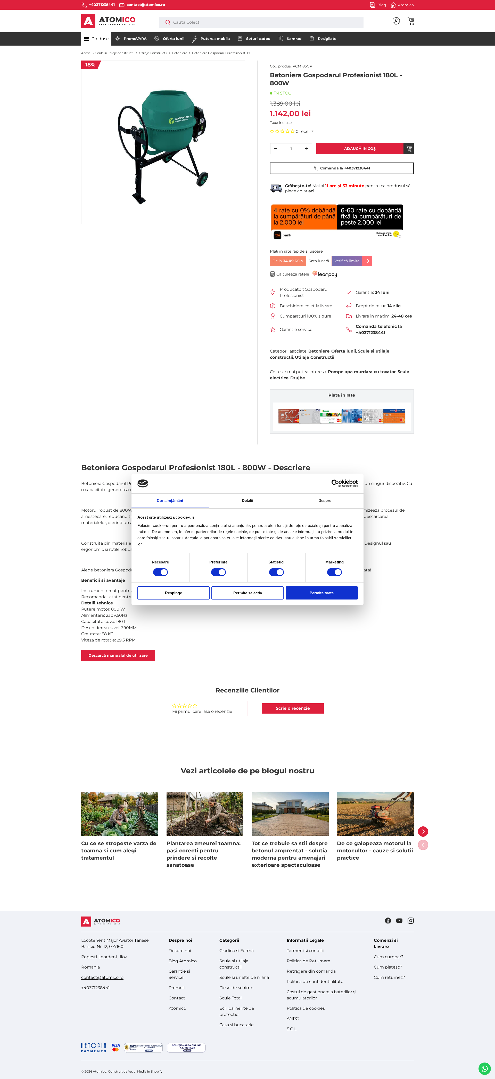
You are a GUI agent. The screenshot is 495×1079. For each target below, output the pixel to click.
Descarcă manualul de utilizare (118, 655)
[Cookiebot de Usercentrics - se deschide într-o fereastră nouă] (335, 483)
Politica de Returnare (308, 960)
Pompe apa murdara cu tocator (362, 371)
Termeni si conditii (305, 950)
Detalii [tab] (247, 500)
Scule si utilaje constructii (114, 53)
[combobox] (261, 22)
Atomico (177, 1008)
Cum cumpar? (388, 956)
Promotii (177, 987)
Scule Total (230, 998)
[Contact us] (484, 1069)
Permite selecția (247, 593)
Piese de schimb (236, 987)
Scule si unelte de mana (244, 977)
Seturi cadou (258, 38)
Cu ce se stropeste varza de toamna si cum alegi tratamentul (118, 850)
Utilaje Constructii (153, 53)
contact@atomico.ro (102, 977)
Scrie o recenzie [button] (293, 708)
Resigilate (327, 38)
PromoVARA (135, 38)
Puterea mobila (215, 38)
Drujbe (297, 377)
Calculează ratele (292, 274)
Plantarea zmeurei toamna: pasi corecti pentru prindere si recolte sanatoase (204, 854)
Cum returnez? (389, 977)
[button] (410, 21)
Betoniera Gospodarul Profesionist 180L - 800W (223, 53)
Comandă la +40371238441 (345, 168)
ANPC (293, 1018)
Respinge (173, 593)
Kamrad (294, 38)
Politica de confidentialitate (315, 981)
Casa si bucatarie (236, 1024)
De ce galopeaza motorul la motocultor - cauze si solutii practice (375, 850)
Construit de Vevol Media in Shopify (135, 1071)
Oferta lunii (173, 38)
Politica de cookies (306, 1008)
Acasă (85, 53)
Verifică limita (346, 261)
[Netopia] (100, 1047)
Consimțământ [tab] (170, 500)
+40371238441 (95, 987)
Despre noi (180, 950)
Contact (177, 998)
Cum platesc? (388, 967)
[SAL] (143, 1047)
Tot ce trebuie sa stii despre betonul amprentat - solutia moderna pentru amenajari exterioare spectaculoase (290, 854)
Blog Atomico (183, 960)
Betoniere (179, 53)
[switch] (218, 572)
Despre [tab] (325, 500)
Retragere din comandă (311, 971)
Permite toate (322, 593)
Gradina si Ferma (236, 950)
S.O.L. (292, 1028)
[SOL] (186, 1047)
